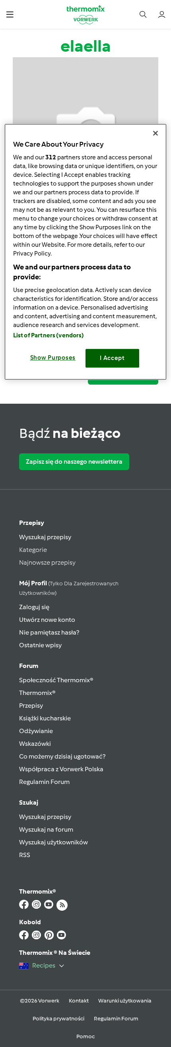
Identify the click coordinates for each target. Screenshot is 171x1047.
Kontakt (79, 1000)
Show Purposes (53, 357)
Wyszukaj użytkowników (53, 842)
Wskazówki (35, 743)
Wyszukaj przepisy (45, 537)
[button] (10, 14)
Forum (28, 666)
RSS (24, 855)
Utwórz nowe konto (47, 619)
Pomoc (85, 1036)
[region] (85, 251)
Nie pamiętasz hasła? (49, 632)
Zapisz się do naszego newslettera (74, 461)
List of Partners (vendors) (48, 335)
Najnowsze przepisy (47, 562)
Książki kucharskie (45, 718)
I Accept (112, 358)
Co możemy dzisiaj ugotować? (62, 756)
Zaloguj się (34, 607)
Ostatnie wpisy (40, 645)
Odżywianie (36, 731)
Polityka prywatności (58, 1018)
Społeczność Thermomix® (56, 680)
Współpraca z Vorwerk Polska (61, 769)
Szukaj (28, 802)
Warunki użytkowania (125, 1000)
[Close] (155, 133)
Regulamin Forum (44, 782)
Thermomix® (37, 693)
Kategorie (33, 549)
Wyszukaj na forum (46, 829)
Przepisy (31, 522)
